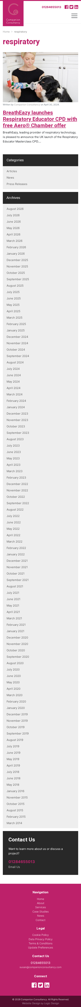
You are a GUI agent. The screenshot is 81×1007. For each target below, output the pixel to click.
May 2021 (13, 605)
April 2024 (14, 388)
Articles (12, 171)
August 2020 (15, 663)
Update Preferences (40, 947)
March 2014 (14, 823)
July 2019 (13, 746)
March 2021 (14, 618)
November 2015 (17, 797)
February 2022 (16, 548)
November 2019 (17, 720)
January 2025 (16, 330)
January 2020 (16, 708)
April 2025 (13, 311)
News (10, 177)
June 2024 (14, 375)
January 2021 (15, 631)
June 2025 (14, 298)
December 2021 (17, 560)
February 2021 (16, 624)
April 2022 (13, 535)
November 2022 (17, 490)
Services (40, 907)
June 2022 (14, 522)
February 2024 (16, 401)
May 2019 (13, 759)
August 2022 (15, 509)
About (40, 903)
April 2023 (14, 465)
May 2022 (13, 529)
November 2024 (17, 343)
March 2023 (15, 471)
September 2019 (18, 733)
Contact (40, 920)
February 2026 (16, 247)
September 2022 (18, 503)
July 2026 (13, 215)
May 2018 (13, 784)
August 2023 (15, 439)
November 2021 (17, 567)
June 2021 (13, 599)
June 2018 (13, 778)
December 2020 (17, 637)
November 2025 (17, 266)
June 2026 (14, 221)
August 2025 (15, 285)
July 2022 (13, 516)
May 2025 (13, 305)
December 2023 (17, 413)
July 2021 (13, 592)
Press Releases (17, 184)
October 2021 (15, 573)
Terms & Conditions (40, 943)
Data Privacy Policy (41, 939)
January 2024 (16, 407)
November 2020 (17, 644)
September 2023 (18, 433)
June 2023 (14, 452)
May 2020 (13, 682)
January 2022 (16, 554)
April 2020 (13, 688)
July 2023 (13, 445)
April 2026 (13, 234)
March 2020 (14, 695)
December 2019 (17, 714)
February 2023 (16, 477)
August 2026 (15, 209)
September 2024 (18, 356)
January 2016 (15, 791)
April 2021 (13, 612)
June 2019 (13, 752)
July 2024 (13, 369)
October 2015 (15, 804)
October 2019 (15, 727)
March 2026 (14, 241)
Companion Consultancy (27, 104)
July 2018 (13, 772)
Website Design (31, 1003)
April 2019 (13, 765)
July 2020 (13, 669)
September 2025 (18, 279)
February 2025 (16, 324)
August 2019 (15, 740)
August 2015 (15, 810)
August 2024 (15, 362)
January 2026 (16, 253)
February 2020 (16, 701)
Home (40, 898)
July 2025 (13, 292)
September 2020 (18, 656)
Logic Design (51, 1003)
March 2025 (14, 317)
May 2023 (13, 458)
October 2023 (16, 426)
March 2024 (15, 394)
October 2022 (16, 497)
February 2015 (16, 816)
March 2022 (14, 541)
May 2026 (13, 228)
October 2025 (16, 273)
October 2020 (16, 650)
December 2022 (17, 484)
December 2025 (17, 260)
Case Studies (40, 911)
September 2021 (18, 580)
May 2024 (13, 381)
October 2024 (16, 349)
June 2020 (14, 676)
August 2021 (15, 586)
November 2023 (17, 420)
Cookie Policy (40, 934)
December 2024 (17, 337)
